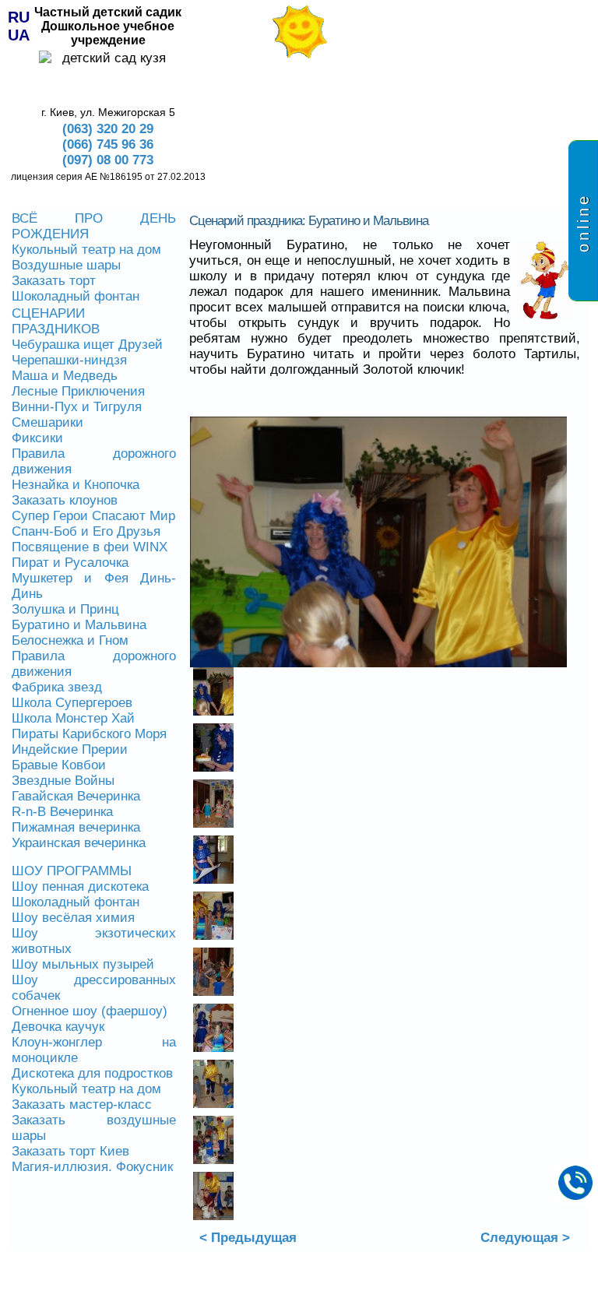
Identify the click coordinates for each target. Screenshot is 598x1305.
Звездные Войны (63, 780)
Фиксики (37, 438)
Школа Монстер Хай (73, 718)
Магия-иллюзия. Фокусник (92, 1166)
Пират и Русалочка (70, 562)
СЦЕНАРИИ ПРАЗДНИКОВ (56, 321)
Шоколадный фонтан (75, 296)
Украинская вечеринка (79, 842)
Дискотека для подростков (92, 1073)
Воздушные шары (66, 265)
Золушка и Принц (65, 609)
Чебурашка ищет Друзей (87, 344)
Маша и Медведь (65, 375)
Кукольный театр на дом (86, 249)
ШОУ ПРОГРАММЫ (72, 871)
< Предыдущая (248, 1237)
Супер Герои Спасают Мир (93, 515)
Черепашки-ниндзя (69, 360)
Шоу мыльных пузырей (83, 964)
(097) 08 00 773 (107, 160)
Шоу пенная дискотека (80, 886)
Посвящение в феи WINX (89, 547)
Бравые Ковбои (59, 765)
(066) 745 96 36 (107, 144)
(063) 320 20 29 (107, 128)
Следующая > (525, 1237)
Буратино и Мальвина (79, 624)
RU (19, 17)
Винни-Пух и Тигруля (77, 406)
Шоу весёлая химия (73, 917)
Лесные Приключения (78, 391)
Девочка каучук (58, 1026)
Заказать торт (54, 280)
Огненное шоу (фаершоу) (89, 1011)
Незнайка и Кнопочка (75, 484)
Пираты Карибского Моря (89, 733)
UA (19, 35)
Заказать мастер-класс (82, 1104)
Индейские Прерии (70, 749)
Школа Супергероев (72, 702)
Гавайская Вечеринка (76, 796)
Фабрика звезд (57, 687)
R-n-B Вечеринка (62, 811)
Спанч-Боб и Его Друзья (86, 531)
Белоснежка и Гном (70, 640)
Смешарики (47, 422)
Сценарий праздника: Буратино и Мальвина (308, 220)
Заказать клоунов (65, 500)
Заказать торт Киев (70, 1151)
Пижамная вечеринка (76, 827)
